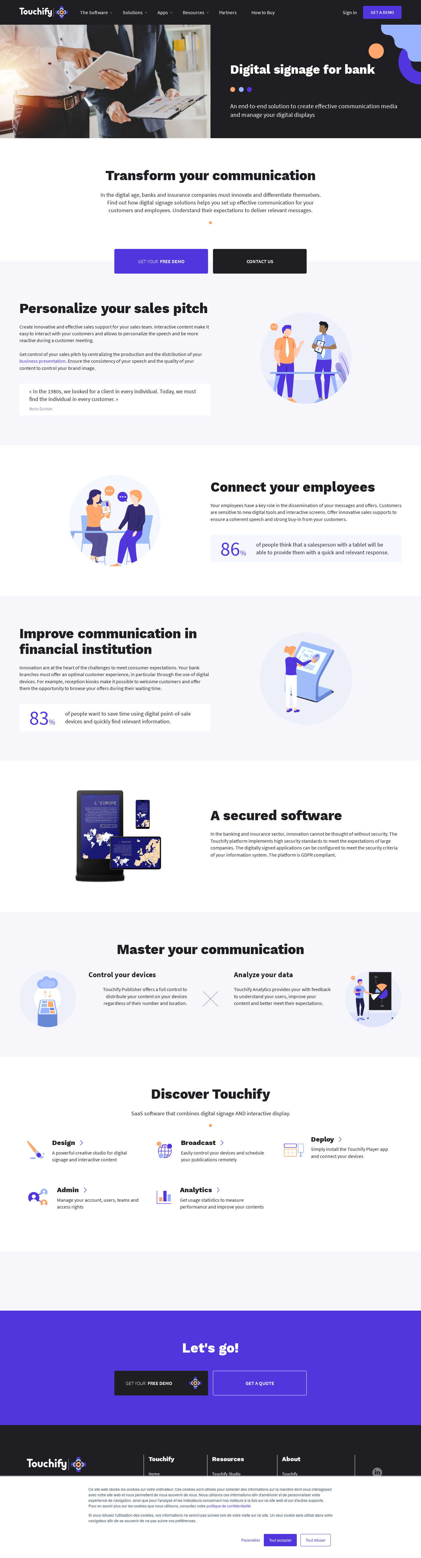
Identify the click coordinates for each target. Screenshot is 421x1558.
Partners (228, 12)
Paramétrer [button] (250, 1540)
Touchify (290, 1474)
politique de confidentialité (228, 1505)
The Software (94, 12)
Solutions (133, 12)
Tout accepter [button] (280, 1540)
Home (154, 1474)
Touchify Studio (226, 1474)
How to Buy (263, 12)
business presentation (42, 361)
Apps (162, 12)
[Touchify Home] (43, 12)
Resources (193, 12)
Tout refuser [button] (315, 1540)
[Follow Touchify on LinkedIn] (377, 1473)
